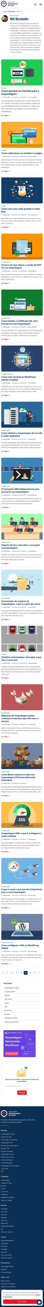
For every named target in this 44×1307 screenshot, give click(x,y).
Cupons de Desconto (11, 1022)
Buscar (35, 4)
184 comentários (32, 951)
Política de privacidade (8, 1286)
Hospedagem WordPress (9, 1140)
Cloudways (4, 1243)
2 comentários (32, 439)
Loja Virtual (8, 999)
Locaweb (4, 1214)
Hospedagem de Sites (11, 988)
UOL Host (4, 1220)
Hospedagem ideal (7, 1266)
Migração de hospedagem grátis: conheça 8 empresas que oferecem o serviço (20, 718)
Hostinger (4, 1212)
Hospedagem (5, 1180)
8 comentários (32, 383)
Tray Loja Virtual (6, 1255)
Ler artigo (5, 115)
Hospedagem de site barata (10, 1166)
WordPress (8, 1010)
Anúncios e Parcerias (8, 1284)
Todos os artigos (6, 1200)
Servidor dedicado (7, 1151)
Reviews (7, 1014)
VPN (5, 1007)
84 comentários (32, 156)
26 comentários (32, 663)
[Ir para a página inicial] (9, 4)
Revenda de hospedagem (9, 1145)
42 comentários (32, 97)
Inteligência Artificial (11, 1018)
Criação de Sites (9, 991)
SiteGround (4, 1223)
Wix (2, 1229)
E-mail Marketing (6, 1163)
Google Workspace (7, 1226)
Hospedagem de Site (8, 1134)
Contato (3, 1289)
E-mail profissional (7, 1160)
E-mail (6, 1003)
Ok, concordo (22, 1301)
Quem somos (5, 1281)
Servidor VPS (5, 1148)
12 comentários (32, 495)
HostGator (4, 1209)
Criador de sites (6, 1137)
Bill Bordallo (11, 11)
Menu (40, 4)
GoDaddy (4, 1217)
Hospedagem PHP (7, 1143)
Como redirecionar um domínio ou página (21, 153)
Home (5, 11)
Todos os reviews (7, 1232)
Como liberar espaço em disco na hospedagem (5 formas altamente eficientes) (18, 777)
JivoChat (4, 1252)
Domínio (7, 995)
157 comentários (32, 215)
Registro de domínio (7, 1157)
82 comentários (32, 327)
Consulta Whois (6, 1272)
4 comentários (32, 271)
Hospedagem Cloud (7, 1154)
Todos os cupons (6, 1258)
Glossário (4, 1269)
